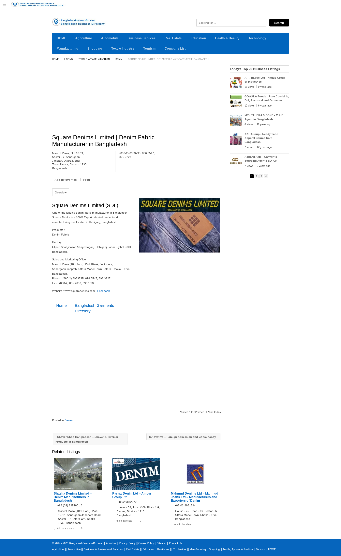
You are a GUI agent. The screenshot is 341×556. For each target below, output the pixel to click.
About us (111, 543)
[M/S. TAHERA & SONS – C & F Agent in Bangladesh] (236, 121)
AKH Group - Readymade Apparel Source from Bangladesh (261, 137)
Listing (68, 59)
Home (55, 59)
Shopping (94, 48)
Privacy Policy (127, 543)
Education (198, 38)
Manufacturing (67, 48)
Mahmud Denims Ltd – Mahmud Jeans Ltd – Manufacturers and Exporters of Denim (194, 497)
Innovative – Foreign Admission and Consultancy (183, 436)
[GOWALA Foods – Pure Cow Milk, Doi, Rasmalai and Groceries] (236, 102)
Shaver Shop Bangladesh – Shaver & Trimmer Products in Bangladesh (86, 439)
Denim (118, 59)
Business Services (141, 38)
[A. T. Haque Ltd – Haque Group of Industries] (236, 83)
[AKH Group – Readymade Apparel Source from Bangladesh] (236, 139)
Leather (182, 549)
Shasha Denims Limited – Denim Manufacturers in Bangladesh (73, 497)
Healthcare (163, 549)
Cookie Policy (146, 543)
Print (86, 179)
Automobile (109, 38)
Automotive (74, 549)
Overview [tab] (61, 192)
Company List (175, 48)
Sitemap (161, 543)
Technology (257, 38)
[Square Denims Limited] (179, 225)
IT (173, 549)
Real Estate (173, 38)
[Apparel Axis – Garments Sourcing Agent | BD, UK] (236, 162)
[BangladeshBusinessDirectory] (167, 4)
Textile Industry (122, 48)
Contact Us (175, 543)
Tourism (149, 48)
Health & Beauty (227, 38)
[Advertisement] (138, 99)
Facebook (103, 290)
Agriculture (83, 38)
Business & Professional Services (103, 549)
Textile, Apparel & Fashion (94, 59)
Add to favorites (65, 179)
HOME (61, 38)
